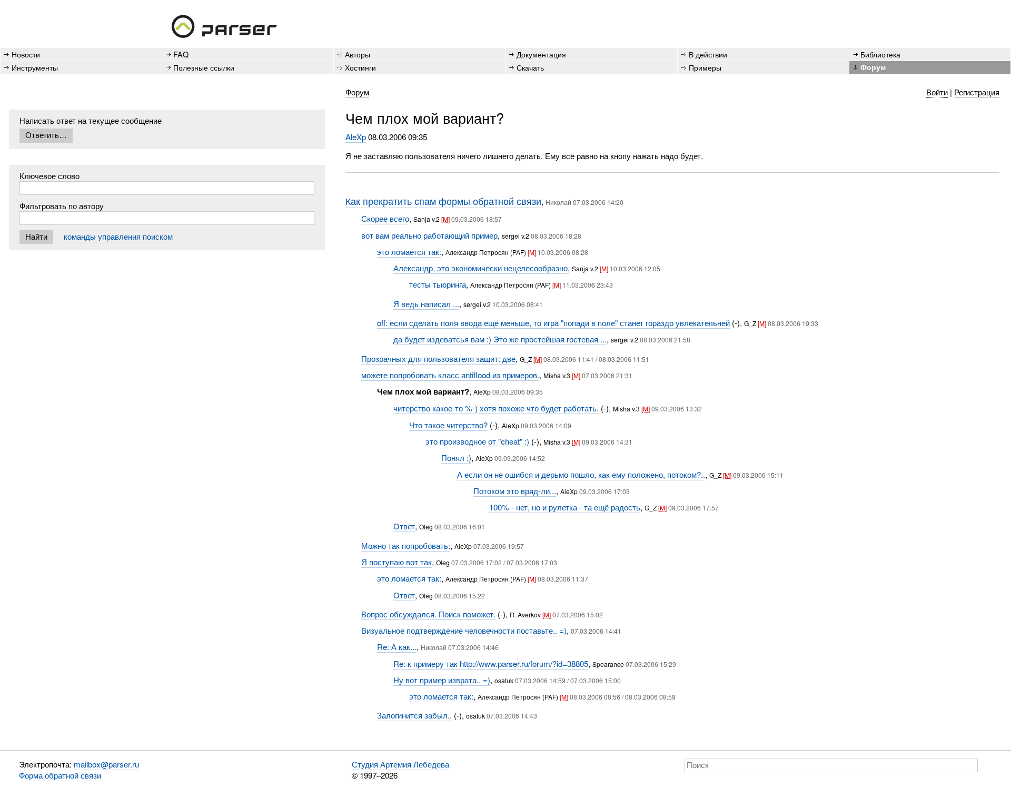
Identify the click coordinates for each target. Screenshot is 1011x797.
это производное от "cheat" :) (477, 441)
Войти (937, 91)
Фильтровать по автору (61, 205)
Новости (26, 54)
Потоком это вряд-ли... (514, 490)
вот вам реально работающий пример (429, 235)
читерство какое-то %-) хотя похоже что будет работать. (496, 408)
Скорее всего (385, 218)
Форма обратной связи (60, 775)
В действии (708, 54)
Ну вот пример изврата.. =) (441, 679)
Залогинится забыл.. (414, 715)
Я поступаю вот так (396, 561)
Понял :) (456, 457)
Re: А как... (397, 646)
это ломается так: (409, 251)
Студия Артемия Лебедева (400, 764)
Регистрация (976, 91)
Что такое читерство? (448, 424)
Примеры (705, 67)
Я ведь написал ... (426, 303)
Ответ (404, 526)
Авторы (357, 54)
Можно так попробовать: (405, 545)
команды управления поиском (118, 236)
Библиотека (880, 54)
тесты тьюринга (437, 284)
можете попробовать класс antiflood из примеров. (450, 374)
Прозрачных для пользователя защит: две (438, 358)
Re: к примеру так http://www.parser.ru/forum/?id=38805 (490, 663)
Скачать (530, 67)
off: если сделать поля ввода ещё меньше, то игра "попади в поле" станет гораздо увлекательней (553, 322)
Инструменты (35, 67)
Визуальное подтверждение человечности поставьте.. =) (464, 630)
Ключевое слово (49, 175)
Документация (541, 54)
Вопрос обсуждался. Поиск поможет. (428, 613)
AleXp (355, 136)
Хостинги (360, 67)
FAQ (181, 54)
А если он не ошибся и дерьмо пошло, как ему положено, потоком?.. (581, 474)
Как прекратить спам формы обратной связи (443, 201)
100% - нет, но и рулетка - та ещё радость (564, 507)
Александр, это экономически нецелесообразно (480, 267)
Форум (873, 67)
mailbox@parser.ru (106, 764)
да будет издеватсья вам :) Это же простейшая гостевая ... (500, 339)
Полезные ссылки (203, 67)
